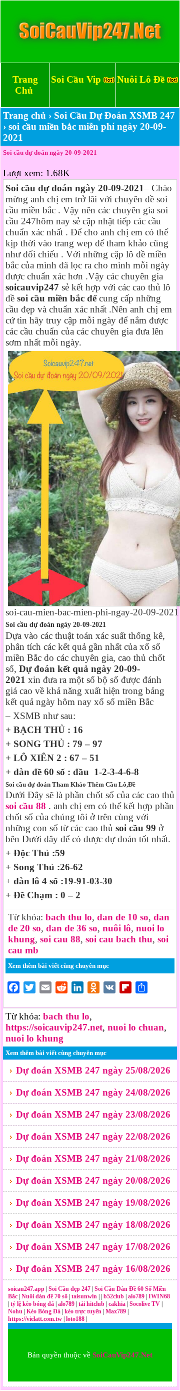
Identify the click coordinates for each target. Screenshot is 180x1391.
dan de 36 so (72, 928)
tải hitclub (92, 1303)
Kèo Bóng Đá (43, 1311)
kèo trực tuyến (83, 1311)
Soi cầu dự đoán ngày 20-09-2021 (50, 152)
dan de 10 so (122, 917)
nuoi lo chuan (136, 1027)
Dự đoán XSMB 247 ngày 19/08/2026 (93, 1202)
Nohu (15, 1311)
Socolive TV (145, 1303)
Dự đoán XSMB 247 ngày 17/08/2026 (93, 1246)
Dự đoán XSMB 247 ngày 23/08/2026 (93, 1114)
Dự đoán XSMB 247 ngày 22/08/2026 (93, 1136)
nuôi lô (116, 928)
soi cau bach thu (119, 939)
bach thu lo (69, 917)
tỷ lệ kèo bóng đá (33, 1303)
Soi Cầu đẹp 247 (69, 1288)
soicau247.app (26, 1288)
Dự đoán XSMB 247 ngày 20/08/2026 (93, 1180)
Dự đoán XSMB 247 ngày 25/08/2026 (93, 1070)
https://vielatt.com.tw (35, 1318)
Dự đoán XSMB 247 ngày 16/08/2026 (93, 1268)
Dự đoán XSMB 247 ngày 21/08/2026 (93, 1158)
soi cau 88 (60, 939)
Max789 (116, 1311)
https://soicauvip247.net (54, 1027)
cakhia (117, 1303)
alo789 (137, 1296)
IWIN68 (159, 1296)
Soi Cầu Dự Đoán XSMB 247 (114, 115)
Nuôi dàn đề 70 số (45, 1296)
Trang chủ (24, 115)
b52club (115, 1296)
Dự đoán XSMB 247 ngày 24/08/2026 (93, 1092)
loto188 (75, 1318)
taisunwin (85, 1296)
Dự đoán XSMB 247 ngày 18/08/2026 (93, 1224)
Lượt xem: (23, 173)
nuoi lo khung (35, 1038)
